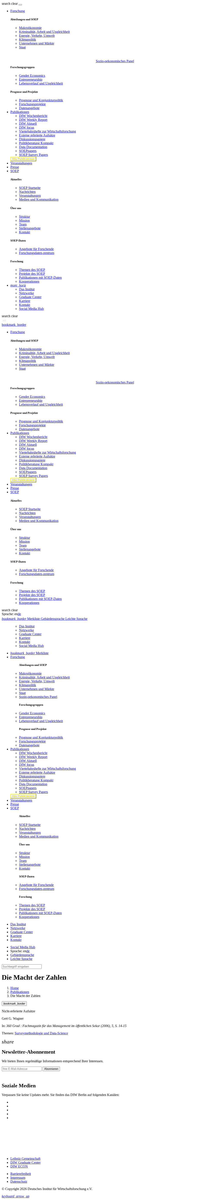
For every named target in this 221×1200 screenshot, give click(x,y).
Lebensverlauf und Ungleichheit (41, 83)
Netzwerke (26, 293)
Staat (22, 47)
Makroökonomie (30, 28)
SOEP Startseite (30, 188)
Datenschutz (18, 1181)
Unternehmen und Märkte (36, 43)
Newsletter (9, 1076)
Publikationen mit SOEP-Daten (40, 277)
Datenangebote (29, 108)
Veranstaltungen (21, 163)
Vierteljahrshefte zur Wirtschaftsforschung (47, 131)
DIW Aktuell (28, 123)
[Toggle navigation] (20, 4)
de (19, 614)
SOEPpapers (27, 151)
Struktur (24, 216)
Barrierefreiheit (20, 1174)
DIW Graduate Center (25, 1162)
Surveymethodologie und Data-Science (41, 1033)
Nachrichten (27, 192)
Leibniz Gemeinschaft (25, 1158)
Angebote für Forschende (36, 249)
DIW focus (26, 127)
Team (23, 224)
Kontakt (24, 232)
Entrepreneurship (30, 79)
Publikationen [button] (19, 112)
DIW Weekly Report (33, 120)
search (6, 3)
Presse (14, 167)
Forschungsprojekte (32, 104)
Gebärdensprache (22, 955)
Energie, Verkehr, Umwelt (37, 35)
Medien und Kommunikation (38, 199)
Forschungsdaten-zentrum (36, 253)
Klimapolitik (27, 39)
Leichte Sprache (21, 959)
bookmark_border (14, 324)
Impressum (17, 1177)
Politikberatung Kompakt (36, 143)
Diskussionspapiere (32, 139)
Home (14, 988)
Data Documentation (33, 147)
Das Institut (27, 289)
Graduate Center (30, 297)
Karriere (24, 301)
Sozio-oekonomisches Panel (115, 61)
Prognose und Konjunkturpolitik (41, 100)
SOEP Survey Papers (33, 155)
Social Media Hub (31, 308)
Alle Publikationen (23, 159)
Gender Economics (32, 75)
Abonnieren (51, 1068)
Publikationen (19, 992)
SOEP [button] (14, 171)
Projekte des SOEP (32, 273)
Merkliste (29, 653)
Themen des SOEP (32, 270)
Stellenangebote (30, 228)
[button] (10, 3)
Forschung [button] (17, 11)
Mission (24, 220)
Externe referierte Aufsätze (37, 135)
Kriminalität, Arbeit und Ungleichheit (44, 32)
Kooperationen (29, 281)
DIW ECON (19, 1166)
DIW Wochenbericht (33, 116)
